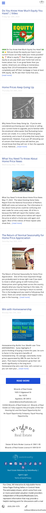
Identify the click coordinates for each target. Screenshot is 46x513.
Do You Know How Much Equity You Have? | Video (22, 12)
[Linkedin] (20, 463)
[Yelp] (23, 467)
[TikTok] (30, 463)
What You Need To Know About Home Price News (19, 160)
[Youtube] (11, 463)
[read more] (7, 75)
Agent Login (23, 474)
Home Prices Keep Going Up (18, 87)
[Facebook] (6, 463)
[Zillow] (35, 463)
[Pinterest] (40, 463)
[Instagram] (16, 463)
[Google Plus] (25, 463)
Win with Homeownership (17, 309)
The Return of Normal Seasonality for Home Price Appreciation (23, 237)
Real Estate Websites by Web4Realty (22, 470)
